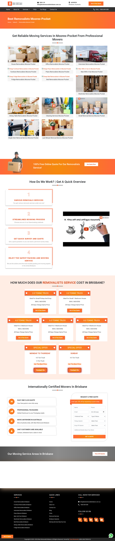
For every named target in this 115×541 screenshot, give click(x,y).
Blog (50, 510)
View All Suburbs (100, 454)
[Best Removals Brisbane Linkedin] (91, 520)
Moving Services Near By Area (57, 522)
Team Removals (74, 539)
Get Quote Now (91, 164)
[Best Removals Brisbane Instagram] (85, 520)
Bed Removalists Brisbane (21, 522)
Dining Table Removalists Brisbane (23, 524)
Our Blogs (43, 9)
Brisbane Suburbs (54, 519)
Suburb (15, 22)
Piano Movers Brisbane (20, 513)
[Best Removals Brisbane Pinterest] (96, 520)
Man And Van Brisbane (20, 516)
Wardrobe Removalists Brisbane (23, 519)
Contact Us (53, 9)
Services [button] (25, 9)
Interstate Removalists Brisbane (23, 510)
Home (8, 9)
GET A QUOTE (89, 436)
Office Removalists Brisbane (21, 507)
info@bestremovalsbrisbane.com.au (49, 4)
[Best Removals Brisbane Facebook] (80, 520)
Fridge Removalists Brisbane (22, 527)
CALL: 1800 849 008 (102, 9)
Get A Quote (7, 536)
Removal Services (54, 516)
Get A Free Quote (96, 3)
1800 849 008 (84, 504)
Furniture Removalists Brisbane (22, 504)
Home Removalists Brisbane (21, 502)
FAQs (34, 9)
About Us (16, 9)
